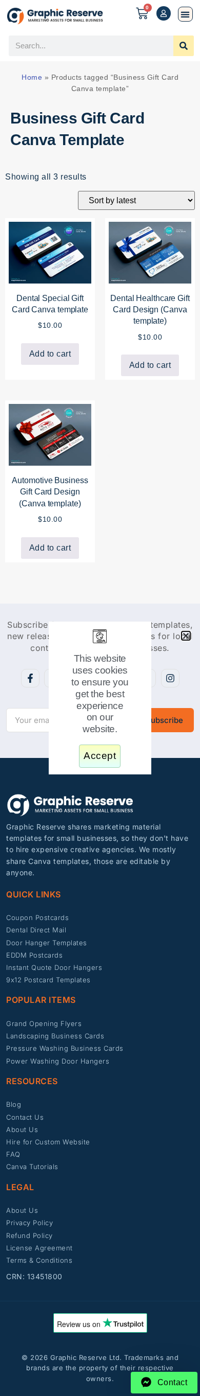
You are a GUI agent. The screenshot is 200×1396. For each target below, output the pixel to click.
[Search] (183, 46)
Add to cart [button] (50, 353)
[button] (185, 14)
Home (32, 77)
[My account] (163, 13)
